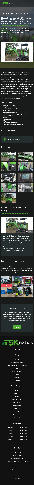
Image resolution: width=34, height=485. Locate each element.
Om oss (17, 374)
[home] (7, 3)
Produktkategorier (17, 362)
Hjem (17, 359)
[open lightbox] (8, 156)
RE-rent (17, 368)
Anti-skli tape (17, 412)
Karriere (17, 378)
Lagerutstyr (17, 405)
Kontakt (17, 327)
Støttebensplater (17, 399)
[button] (31, 3)
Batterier (17, 409)
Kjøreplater (17, 402)
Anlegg (17, 396)
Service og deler (17, 371)
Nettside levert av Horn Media (17, 474)
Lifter (17, 390)
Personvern (17, 478)
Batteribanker (17, 418)
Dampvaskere (17, 415)
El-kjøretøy (17, 393)
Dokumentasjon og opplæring (17, 365)
